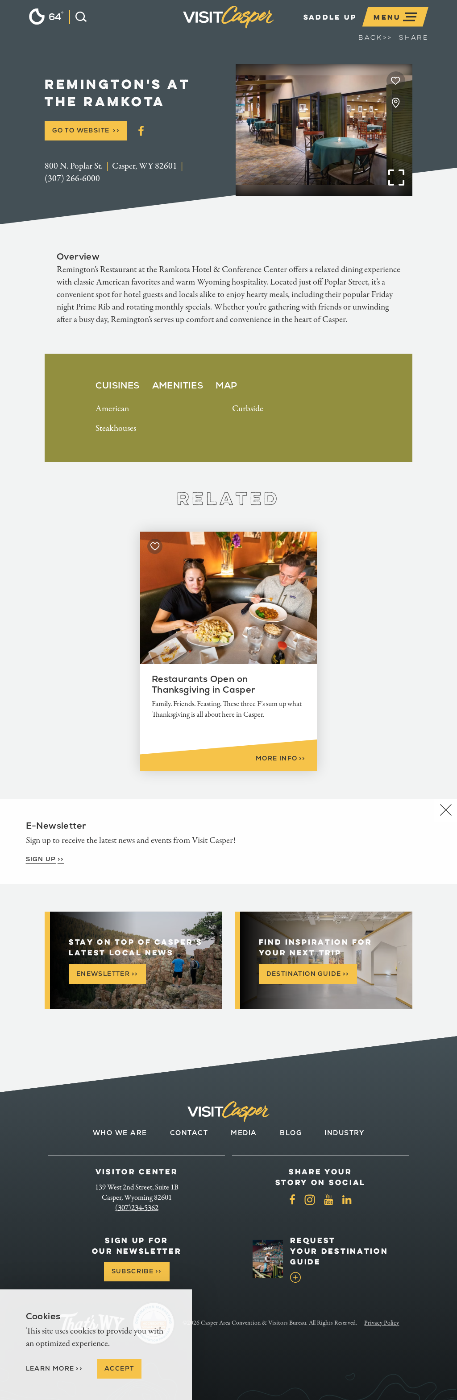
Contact (189, 1132)
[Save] (395, 80)
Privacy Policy (381, 1323)
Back (375, 37)
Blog (291, 1132)
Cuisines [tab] (117, 385)
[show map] (395, 103)
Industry (344, 1132)
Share (413, 37)
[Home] (275, 28)
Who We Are (120, 1132)
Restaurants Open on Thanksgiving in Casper (204, 684)
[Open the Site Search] (78, 17)
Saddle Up (330, 17)
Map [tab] (226, 385)
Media (244, 1132)
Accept (119, 1368)
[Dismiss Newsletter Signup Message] (445, 810)
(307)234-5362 (136, 1208)
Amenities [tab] (178, 385)
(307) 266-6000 (72, 178)
